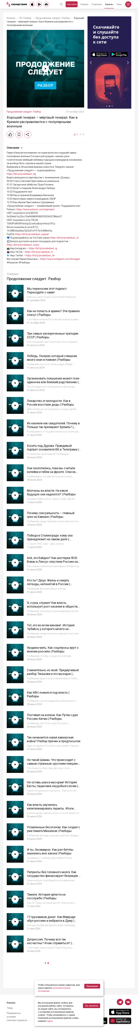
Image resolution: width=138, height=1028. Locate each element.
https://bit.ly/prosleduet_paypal (32, 234)
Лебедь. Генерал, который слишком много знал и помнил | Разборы (52, 358)
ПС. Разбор (25, 18)
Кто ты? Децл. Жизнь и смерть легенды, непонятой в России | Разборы (48, 584)
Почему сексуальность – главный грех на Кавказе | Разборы (50, 515)
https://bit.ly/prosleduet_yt (64, 237)
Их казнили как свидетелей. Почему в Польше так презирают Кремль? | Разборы (53, 427)
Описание (13, 147)
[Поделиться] (27, 134)
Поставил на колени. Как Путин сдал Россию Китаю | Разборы (52, 717)
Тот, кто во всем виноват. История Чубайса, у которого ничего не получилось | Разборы (51, 629)
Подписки (97, 4)
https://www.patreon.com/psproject (35, 209)
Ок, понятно (91, 1005)
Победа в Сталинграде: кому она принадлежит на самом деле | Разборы (50, 539)
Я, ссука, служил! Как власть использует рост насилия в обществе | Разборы (54, 606)
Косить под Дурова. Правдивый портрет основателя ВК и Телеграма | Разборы (53, 449)
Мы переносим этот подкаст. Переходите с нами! (47, 290)
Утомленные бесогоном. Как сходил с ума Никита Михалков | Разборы (53, 829)
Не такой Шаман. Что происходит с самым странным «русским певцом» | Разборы (53, 763)
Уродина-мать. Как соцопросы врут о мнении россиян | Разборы (52, 649)
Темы (119, 4)
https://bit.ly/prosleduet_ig (43, 248)
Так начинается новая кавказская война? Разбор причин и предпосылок (53, 739)
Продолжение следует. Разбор (53, 18)
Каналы (109, 4)
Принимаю (92, 986)
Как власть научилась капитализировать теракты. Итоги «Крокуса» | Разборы (50, 808)
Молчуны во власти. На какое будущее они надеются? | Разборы (51, 492)
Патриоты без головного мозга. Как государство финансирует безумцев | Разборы (53, 875)
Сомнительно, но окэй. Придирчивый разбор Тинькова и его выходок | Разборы (53, 673)
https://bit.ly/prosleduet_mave (23, 244)
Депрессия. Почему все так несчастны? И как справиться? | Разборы (49, 943)
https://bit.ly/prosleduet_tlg (21, 174)
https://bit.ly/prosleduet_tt (39, 252)
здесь (50, 1021)
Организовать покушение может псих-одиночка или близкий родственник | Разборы (53, 382)
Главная (84, 4)
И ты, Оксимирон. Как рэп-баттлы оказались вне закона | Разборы (50, 851)
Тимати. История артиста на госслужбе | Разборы (46, 896)
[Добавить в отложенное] (19, 134)
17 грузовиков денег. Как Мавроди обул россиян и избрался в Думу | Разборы (51, 920)
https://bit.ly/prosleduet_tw (40, 255)
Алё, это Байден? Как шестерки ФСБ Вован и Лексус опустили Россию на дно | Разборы (52, 561)
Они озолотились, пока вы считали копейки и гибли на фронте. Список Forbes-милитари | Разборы (51, 471)
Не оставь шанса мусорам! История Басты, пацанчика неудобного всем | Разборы (52, 786)
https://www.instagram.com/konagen (60, 259)
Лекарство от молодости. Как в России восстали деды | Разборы (50, 402)
